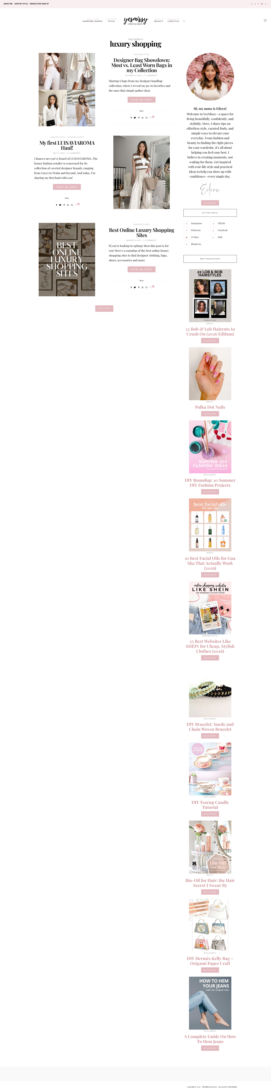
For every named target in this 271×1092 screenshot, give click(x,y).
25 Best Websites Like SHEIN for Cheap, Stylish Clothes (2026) (210, 646)
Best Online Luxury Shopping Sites (141, 232)
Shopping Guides (93, 20)
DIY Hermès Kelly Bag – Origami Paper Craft (210, 961)
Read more (210, 341)
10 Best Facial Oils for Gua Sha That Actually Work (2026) (210, 563)
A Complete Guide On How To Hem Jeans (210, 1039)
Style (111, 20)
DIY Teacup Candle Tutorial (210, 804)
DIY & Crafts (210, 475)
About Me (8, 4)
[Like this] (151, 117)
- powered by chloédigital (227, 1087)
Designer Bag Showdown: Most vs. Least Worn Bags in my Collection (141, 64)
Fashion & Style (141, 54)
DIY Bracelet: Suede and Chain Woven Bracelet (210, 726)
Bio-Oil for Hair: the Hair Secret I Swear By (210, 882)
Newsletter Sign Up (39, 4)
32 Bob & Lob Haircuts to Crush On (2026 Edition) (210, 331)
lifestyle (173, 20)
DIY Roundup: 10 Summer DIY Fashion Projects (210, 482)
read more (210, 203)
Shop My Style (21, 4)
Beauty (159, 20)
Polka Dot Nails (210, 407)
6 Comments (151, 75)
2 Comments (74, 153)
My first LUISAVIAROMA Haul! (67, 145)
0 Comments (151, 240)
